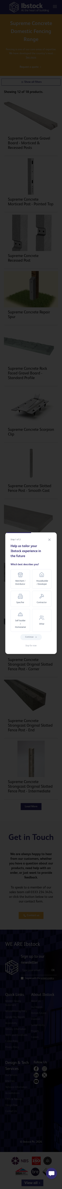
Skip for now (31, 646)
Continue (29, 637)
